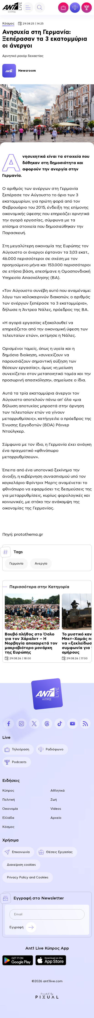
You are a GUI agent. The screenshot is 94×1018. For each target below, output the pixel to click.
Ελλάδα (8, 817)
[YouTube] (72, 723)
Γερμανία (16, 563)
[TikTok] (60, 723)
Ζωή (53, 799)
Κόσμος (8, 23)
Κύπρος (8, 790)
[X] (34, 723)
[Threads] (47, 723)
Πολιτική (8, 799)
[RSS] (85, 723)
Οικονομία (10, 808)
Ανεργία (41, 563)
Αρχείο (55, 817)
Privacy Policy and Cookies (27, 877)
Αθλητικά (57, 790)
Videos (55, 808)
